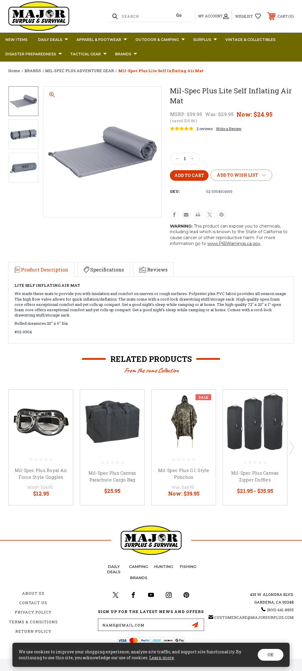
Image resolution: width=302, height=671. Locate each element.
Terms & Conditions (33, 621)
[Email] (186, 214)
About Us (33, 593)
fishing (188, 566)
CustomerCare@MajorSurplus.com (254, 617)
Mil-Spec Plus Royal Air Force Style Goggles (41, 473)
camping (138, 566)
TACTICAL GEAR (85, 54)
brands (138, 577)
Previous (5, 447)
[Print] (197, 214)
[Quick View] (61, 401)
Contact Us (33, 602)
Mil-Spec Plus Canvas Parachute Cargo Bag (112, 476)
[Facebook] (174, 214)
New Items (16, 39)
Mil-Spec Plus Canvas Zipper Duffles (255, 476)
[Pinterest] (221, 214)
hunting (163, 566)
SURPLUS (202, 39)
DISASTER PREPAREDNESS (30, 54)
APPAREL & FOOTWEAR (98, 39)
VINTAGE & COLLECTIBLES (250, 39)
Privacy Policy (33, 612)
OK (270, 654)
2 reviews (204, 128)
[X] (209, 214)
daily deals (114, 569)
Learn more (161, 657)
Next (291, 447)
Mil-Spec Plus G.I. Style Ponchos (183, 473)
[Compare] (61, 429)
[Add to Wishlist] (61, 415)
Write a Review (229, 128)
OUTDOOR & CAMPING (157, 39)
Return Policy (33, 631)
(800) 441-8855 (280, 609)
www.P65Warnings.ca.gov (233, 243)
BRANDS (123, 54)
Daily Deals (50, 39)
